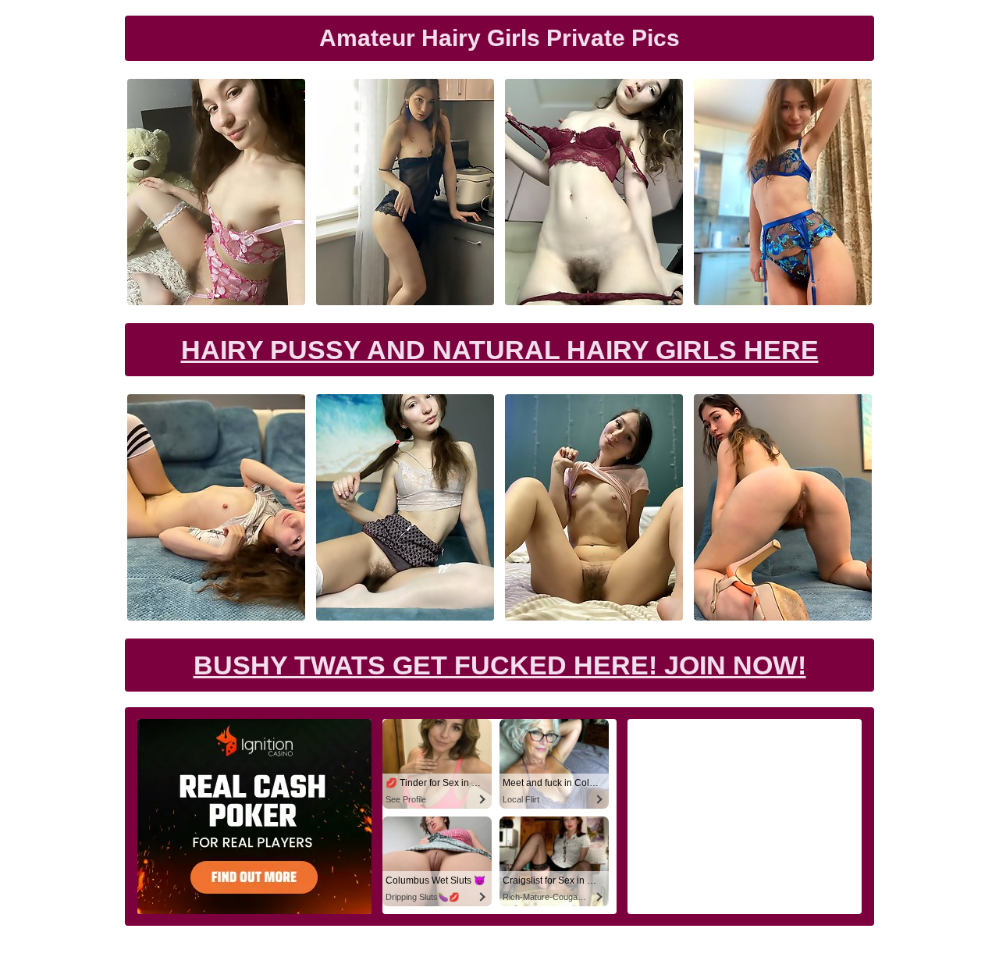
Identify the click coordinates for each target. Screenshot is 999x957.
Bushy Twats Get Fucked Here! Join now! (500, 665)
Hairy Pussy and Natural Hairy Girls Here (500, 350)
